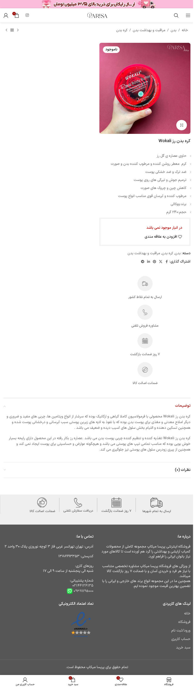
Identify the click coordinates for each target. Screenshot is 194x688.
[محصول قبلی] (18, 30)
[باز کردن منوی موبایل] (188, 15)
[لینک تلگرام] (143, 262)
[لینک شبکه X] (161, 262)
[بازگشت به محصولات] (12, 30)
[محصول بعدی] (6, 30)
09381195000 (83, 591)
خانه (185, 30)
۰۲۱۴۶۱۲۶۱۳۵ (82, 585)
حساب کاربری (180, 639)
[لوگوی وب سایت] (97, 15)
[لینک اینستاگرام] (27, 15)
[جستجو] (176, 15)
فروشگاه (184, 622)
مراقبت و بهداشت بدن (149, 30)
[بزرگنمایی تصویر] (181, 125)
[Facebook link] (166, 262)
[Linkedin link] (148, 262)
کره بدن (122, 30)
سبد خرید (183, 647)
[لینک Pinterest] (154, 262)
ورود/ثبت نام (180, 630)
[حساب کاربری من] (6, 15)
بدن (173, 30)
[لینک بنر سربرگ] (97, 4)
